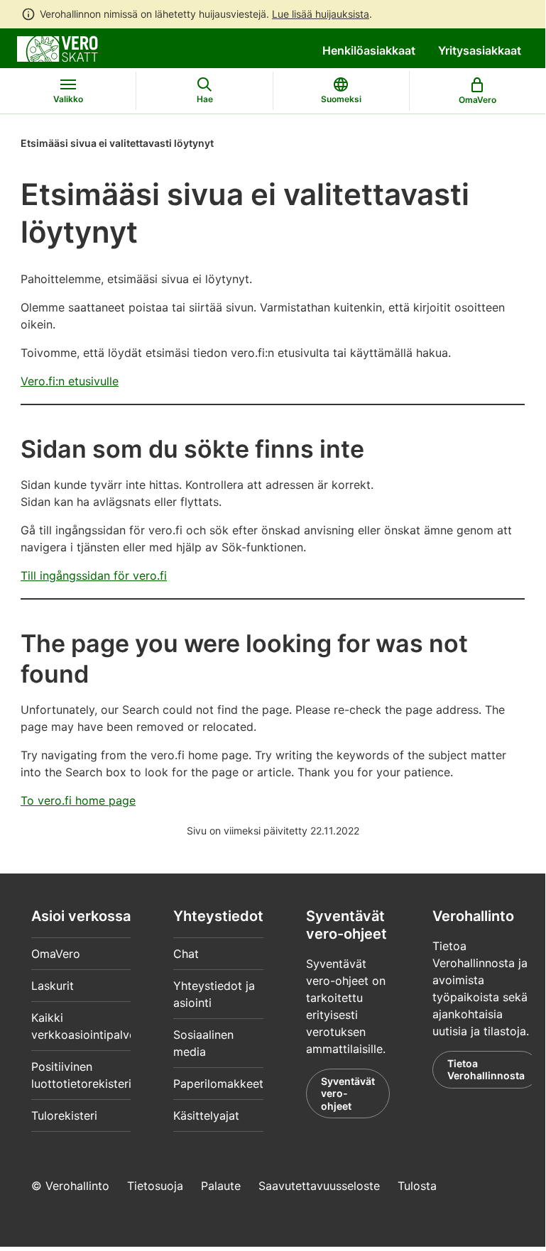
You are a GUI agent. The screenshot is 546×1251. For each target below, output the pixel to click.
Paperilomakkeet (218, 1083)
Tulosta (417, 1186)
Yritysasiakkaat (479, 50)
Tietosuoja (155, 1186)
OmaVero (55, 954)
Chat (186, 954)
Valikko (68, 99)
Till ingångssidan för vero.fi (94, 575)
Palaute (221, 1186)
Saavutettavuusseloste (319, 1186)
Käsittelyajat (206, 1115)
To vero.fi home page (78, 800)
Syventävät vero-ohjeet (348, 1093)
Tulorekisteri (64, 1115)
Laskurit (52, 986)
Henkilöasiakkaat (368, 50)
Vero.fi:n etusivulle (70, 381)
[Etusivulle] (57, 47)
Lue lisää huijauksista (320, 14)
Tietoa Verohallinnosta (486, 1069)
